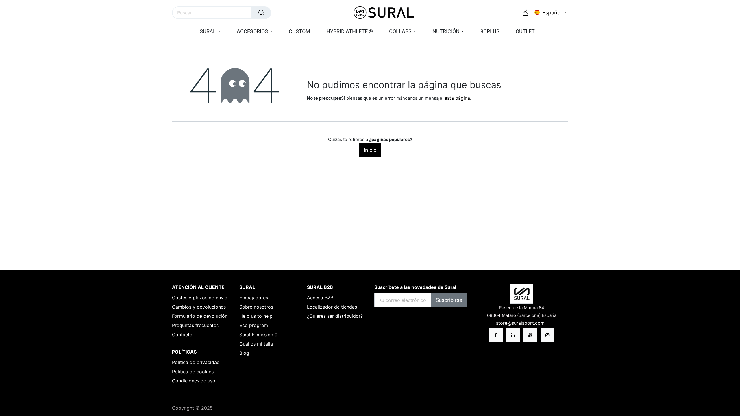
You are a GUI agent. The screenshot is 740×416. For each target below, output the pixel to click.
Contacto (182, 334)
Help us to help (256, 316)
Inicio (370, 150)
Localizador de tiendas (332, 307)
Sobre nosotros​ (256, 307)
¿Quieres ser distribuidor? (335, 316)
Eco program (253, 325)
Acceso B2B (320, 297)
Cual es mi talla (256, 344)
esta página (457, 98)
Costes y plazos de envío (199, 297)
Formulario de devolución (199, 316)
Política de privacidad (196, 362)
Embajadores (253, 297)
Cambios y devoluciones (199, 307)
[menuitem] (299, 31)
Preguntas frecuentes (195, 325)
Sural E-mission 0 (258, 334)
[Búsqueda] (261, 12)
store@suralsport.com (521, 323)
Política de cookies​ (193, 371)
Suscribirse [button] (449, 300)
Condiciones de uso (193, 381)
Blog (244, 353)
